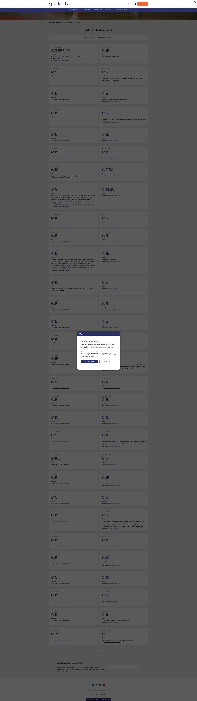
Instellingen (108, 361)
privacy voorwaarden (102, 347)
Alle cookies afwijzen (98, 365)
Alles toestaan (89, 361)
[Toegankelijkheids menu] (195, 2)
